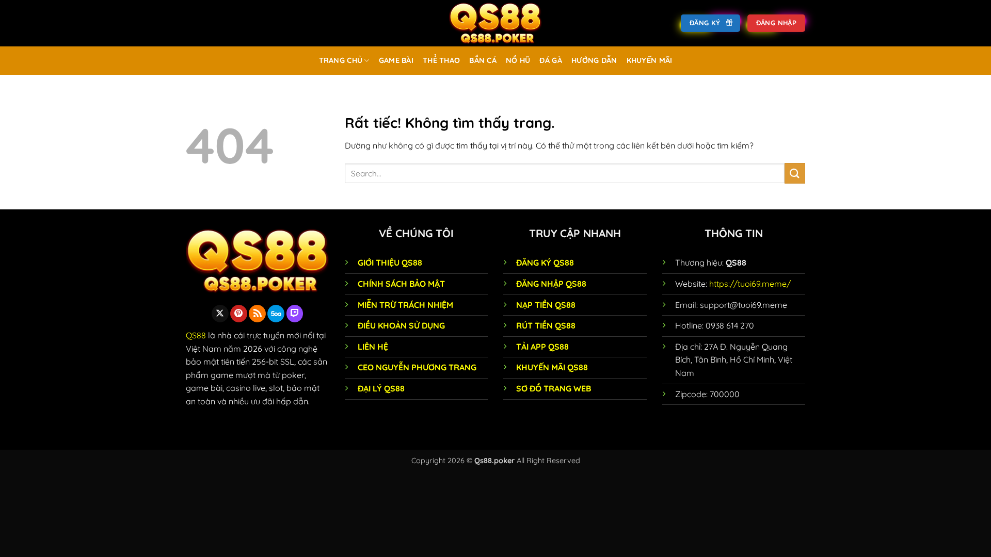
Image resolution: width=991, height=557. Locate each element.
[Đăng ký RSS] (257, 313)
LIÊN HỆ (373, 346)
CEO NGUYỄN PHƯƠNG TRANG (417, 367)
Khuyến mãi (650, 60)
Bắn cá (483, 60)
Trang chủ (341, 60)
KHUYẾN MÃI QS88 (552, 367)
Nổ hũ (518, 60)
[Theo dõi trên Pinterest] (238, 313)
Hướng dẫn (594, 60)
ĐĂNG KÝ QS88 (545, 262)
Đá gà (550, 60)
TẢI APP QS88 (542, 346)
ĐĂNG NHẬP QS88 (551, 283)
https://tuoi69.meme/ (750, 283)
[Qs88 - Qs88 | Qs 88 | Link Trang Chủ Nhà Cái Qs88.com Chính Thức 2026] (495, 23)
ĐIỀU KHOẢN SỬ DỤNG (401, 325)
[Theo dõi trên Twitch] (294, 313)
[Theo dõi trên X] (220, 313)
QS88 (196, 335)
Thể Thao (441, 60)
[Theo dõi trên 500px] (275, 313)
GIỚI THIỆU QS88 (390, 262)
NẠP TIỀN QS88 (546, 305)
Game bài (396, 60)
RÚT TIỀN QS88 (546, 325)
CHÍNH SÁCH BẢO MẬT (401, 283)
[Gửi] (795, 173)
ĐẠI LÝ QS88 (381, 388)
